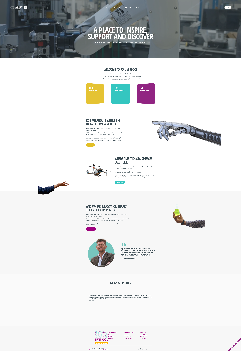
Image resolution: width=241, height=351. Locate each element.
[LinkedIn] (138, 349)
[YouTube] (146, 349)
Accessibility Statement (105, 349)
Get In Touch (228, 7)
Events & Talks (143, 335)
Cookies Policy (97, 349)
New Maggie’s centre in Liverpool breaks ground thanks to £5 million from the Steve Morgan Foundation (120, 295)
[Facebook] (142, 349)
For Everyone (91, 228)
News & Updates (128, 338)
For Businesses (119, 182)
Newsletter (142, 336)
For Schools (90, 144)
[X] (144, 349)
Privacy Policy (91, 349)
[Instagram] (140, 349)
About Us (126, 335)
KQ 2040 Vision (127, 336)
